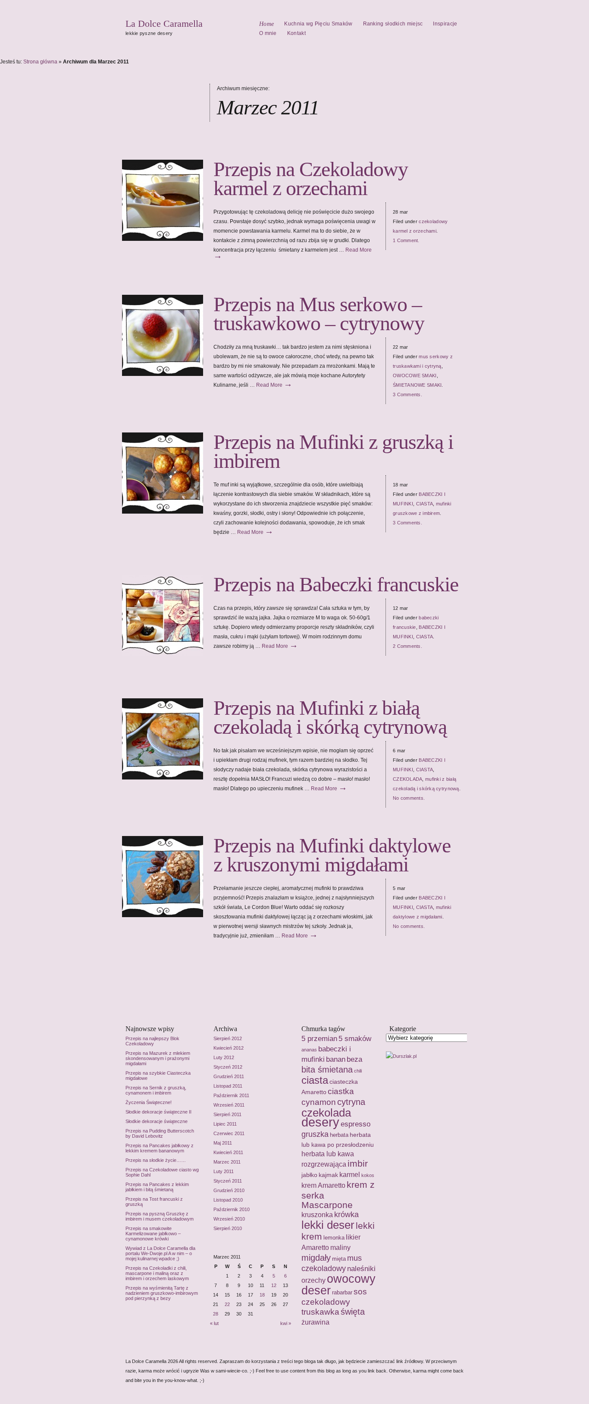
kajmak (328, 1174)
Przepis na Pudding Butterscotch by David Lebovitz (159, 1133)
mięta (339, 1259)
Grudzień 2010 (228, 1190)
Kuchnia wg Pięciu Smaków (318, 24)
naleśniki (361, 1268)
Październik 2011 (231, 1095)
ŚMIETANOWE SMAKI (417, 385)
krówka (346, 1214)
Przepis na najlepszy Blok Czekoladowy (152, 1041)
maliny (340, 1247)
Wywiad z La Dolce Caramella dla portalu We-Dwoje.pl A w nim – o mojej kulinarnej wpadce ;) (160, 1253)
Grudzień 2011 (228, 1076)
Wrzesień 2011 (228, 1104)
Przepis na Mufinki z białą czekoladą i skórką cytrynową (330, 717)
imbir (358, 1163)
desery (320, 1122)
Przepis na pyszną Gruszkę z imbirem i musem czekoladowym (159, 1216)
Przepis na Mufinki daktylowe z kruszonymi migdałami (332, 855)
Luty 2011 (223, 1171)
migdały (316, 1257)
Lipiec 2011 (225, 1123)
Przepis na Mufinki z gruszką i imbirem (333, 451)
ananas (309, 1049)
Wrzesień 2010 (229, 1218)
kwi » (285, 1323)
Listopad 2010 (228, 1199)
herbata (339, 1135)
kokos (367, 1175)
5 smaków (354, 1038)
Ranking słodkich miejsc (393, 24)
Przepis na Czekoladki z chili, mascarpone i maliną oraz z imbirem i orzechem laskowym (157, 1273)
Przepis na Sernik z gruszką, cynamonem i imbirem (155, 1090)
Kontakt (296, 33)
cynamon (318, 1102)
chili (358, 1070)
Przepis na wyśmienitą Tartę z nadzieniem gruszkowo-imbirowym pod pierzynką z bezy (161, 1293)
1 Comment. (406, 240)
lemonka (334, 1237)
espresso (355, 1124)
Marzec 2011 (227, 1161)
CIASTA (424, 503)
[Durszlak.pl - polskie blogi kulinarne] (401, 1056)
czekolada (326, 1113)
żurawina (315, 1322)
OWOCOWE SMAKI (415, 375)
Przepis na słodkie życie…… (155, 1160)
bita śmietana (327, 1069)
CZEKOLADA (407, 779)
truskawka (320, 1311)
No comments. (409, 798)
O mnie (268, 33)
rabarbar (342, 1292)
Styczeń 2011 (227, 1180)
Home (266, 24)
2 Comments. (407, 646)
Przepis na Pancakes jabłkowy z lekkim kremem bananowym (159, 1148)
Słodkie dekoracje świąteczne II (158, 1111)
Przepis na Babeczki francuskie (335, 584)
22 (227, 1304)
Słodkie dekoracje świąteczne (156, 1121)
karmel (349, 1174)
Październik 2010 (231, 1209)
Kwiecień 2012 (228, 1048)
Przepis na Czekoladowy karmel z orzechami (310, 178)
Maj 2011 (222, 1142)
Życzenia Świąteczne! (148, 1102)
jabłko (309, 1174)
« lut (214, 1323)
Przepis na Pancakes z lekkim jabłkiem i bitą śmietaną (157, 1187)
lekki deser (327, 1224)
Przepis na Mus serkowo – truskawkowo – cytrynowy (318, 313)
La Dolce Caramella (164, 23)
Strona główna (40, 62)
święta (353, 1311)
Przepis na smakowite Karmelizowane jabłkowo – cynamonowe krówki (153, 1233)
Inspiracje (445, 24)
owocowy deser (338, 1284)
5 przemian (319, 1038)
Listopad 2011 (227, 1085)
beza (354, 1059)
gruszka (315, 1134)
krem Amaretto (323, 1185)
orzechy (313, 1280)
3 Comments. (407, 394)
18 (262, 1294)
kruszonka (317, 1214)
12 (273, 1285)
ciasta (314, 1080)
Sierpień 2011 (227, 1114)
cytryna (351, 1102)
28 (215, 1313)
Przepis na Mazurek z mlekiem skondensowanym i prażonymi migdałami (157, 1058)
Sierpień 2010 (227, 1228)
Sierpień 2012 (227, 1038)
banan (335, 1059)
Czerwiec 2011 (228, 1133)
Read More (274, 385)
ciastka (341, 1091)
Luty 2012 (223, 1057)
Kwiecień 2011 (228, 1152)
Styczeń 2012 (227, 1067)
